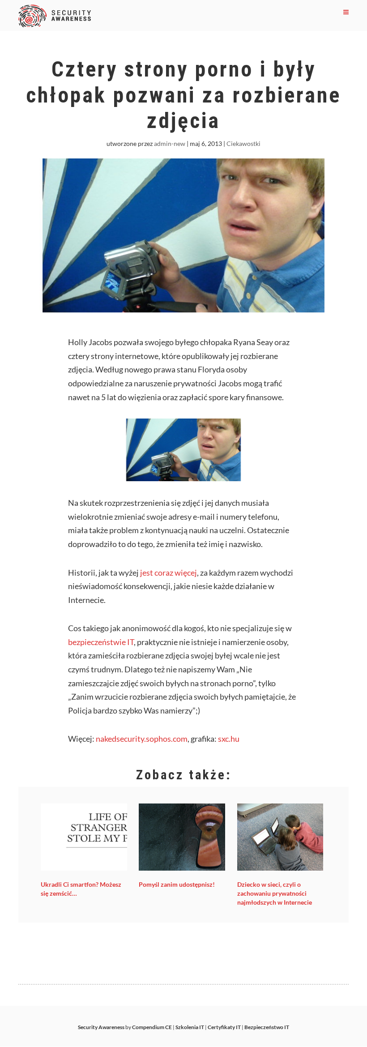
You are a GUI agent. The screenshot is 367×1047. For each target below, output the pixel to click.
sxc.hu (228, 739)
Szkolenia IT (189, 1027)
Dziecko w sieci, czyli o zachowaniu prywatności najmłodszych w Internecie (274, 893)
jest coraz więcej (168, 572)
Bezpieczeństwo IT (266, 1027)
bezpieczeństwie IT (101, 642)
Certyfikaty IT (224, 1027)
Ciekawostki (243, 143)
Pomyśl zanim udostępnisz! (177, 884)
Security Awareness (101, 1027)
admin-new (169, 143)
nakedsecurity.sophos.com (142, 739)
